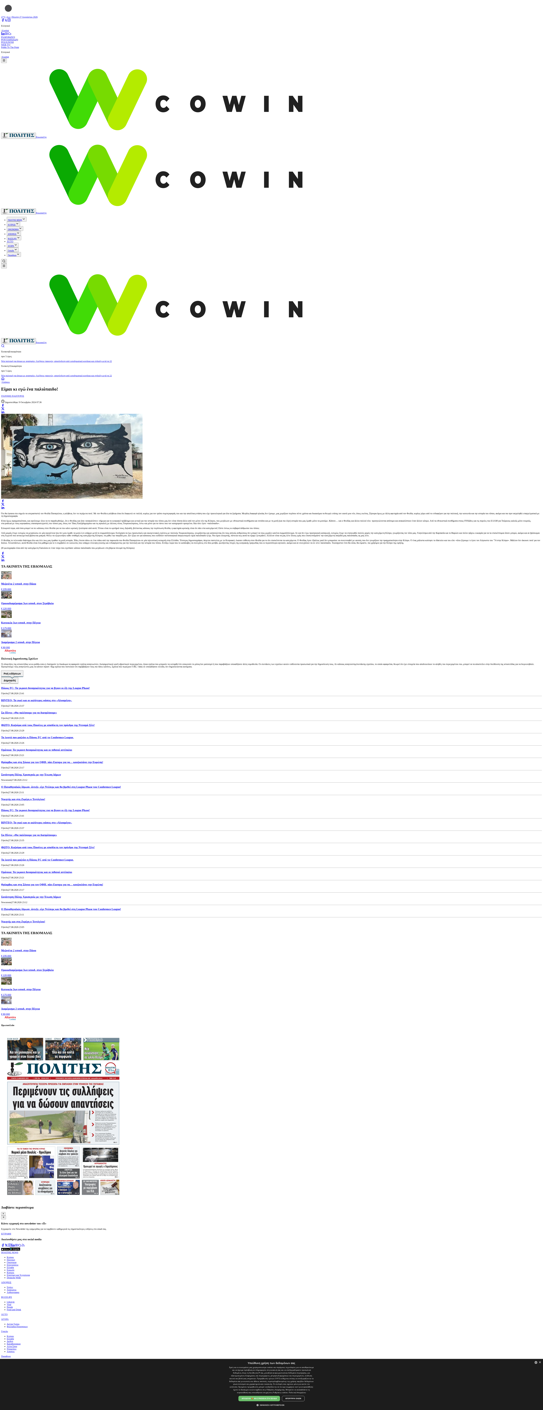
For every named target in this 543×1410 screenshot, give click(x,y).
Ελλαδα (10, 1267)
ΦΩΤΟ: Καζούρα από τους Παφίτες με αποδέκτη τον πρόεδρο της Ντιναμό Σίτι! (48, 725)
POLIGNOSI (7, 42)
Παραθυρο (12, 255)
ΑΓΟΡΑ (11, 246)
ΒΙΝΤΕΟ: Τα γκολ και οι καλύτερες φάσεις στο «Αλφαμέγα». (36, 700)
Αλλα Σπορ (12, 1346)
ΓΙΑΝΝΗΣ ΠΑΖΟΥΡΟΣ (12, 396)
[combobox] (536, 1362)
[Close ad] (3, 1217)
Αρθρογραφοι (13, 1292)
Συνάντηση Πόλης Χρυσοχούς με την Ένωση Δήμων (31, 774)
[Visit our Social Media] (3, 21)
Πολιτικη (11, 1260)
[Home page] (3, 379)
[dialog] (271, 1384)
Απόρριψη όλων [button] (293, 1398)
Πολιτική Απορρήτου (297, 1392)
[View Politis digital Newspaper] (271, 1116)
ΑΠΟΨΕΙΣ (12, 234)
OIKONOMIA (13, 229)
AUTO (10, 241)
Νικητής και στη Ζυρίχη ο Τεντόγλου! (23, 799)
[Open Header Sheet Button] (4, 60)
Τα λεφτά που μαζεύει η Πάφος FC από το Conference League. (37, 737)
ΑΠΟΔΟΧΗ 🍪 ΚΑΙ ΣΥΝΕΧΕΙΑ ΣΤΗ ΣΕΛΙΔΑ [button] (259, 1398)
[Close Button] (3, 1213)
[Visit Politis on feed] (23, 1246)
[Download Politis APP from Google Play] (15, 1250)
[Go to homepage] (18, 136)
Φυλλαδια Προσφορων (17, 1326)
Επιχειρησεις (12, 1265)
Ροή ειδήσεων (12, 673)
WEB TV (5, 45)
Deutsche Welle (14, 1277)
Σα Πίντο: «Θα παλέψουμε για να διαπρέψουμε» (29, 712)
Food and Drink (14, 1309)
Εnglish (5, 30)
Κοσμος (10, 1272)
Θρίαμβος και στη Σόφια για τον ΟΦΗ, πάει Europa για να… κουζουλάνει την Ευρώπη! (52, 762)
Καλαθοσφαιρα (14, 1344)
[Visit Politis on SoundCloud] (19, 1246)
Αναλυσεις (11, 1290)
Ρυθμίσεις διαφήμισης (276, 1389)
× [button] (540, 1362)
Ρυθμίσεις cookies (280, 1392)
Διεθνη (10, 1341)
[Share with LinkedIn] (3, 412)
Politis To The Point (10, 47)
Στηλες (10, 1287)
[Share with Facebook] (3, 405)
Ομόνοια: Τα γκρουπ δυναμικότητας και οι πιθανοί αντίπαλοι (36, 749)
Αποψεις (11, 1351)
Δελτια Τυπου (13, 1324)
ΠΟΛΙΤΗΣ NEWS (15, 220)
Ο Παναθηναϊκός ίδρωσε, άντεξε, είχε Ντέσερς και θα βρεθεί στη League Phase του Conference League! (61, 786)
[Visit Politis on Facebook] (3, 1246)
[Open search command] (4, 261)
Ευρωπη (10, 1270)
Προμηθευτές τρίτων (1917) (268, 1378)
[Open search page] (3, 347)
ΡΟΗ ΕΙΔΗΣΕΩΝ (9, 39)
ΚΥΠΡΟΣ (12, 225)
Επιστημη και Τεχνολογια (18, 1275)
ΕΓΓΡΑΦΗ (6, 1234)
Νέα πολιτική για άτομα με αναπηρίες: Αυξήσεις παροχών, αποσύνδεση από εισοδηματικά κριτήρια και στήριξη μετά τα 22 (56, 361)
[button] (272, 1405)
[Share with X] (3, 408)
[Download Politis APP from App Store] (5, 1250)
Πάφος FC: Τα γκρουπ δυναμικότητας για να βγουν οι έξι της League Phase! (45, 688)
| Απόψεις (5, 382)
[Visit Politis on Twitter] (6, 1246)
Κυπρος (10, 1257)
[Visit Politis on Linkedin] (13, 1246)
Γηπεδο (11, 251)
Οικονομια (11, 1262)
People (10, 1307)
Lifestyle (11, 1302)
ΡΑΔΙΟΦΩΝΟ (8, 37)
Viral (9, 1304)
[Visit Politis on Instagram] (9, 1246)
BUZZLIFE (12, 239)
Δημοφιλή (10, 680)
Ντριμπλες (11, 1349)
